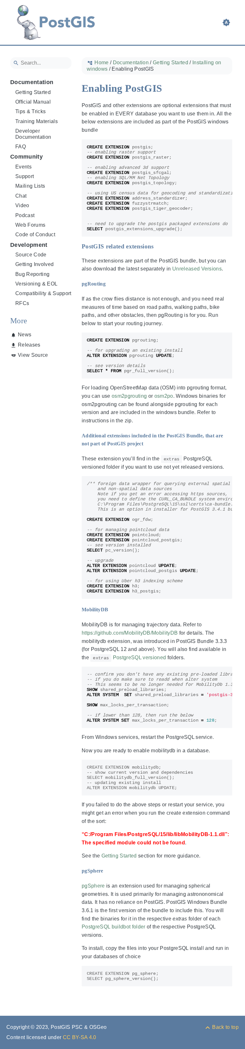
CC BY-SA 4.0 (79, 1037)
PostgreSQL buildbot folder (113, 926)
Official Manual (33, 102)
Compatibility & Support (43, 293)
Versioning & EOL (36, 283)
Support (24, 176)
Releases (29, 345)
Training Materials (36, 121)
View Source (33, 355)
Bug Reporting (32, 274)
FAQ (20, 146)
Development (29, 245)
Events (23, 166)
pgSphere (93, 886)
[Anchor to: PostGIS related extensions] (160, 246)
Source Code (31, 254)
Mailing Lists (30, 186)
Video (22, 205)
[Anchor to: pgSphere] (109, 871)
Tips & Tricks (30, 111)
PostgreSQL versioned (139, 657)
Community (26, 156)
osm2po (163, 396)
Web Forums (30, 225)
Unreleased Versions (197, 268)
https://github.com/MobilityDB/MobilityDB (130, 633)
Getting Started (33, 92)
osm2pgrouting (129, 396)
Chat (20, 196)
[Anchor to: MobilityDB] (114, 610)
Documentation (31, 82)
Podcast (24, 215)
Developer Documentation (33, 133)
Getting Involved (34, 264)
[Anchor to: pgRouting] (111, 283)
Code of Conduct (35, 234)
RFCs (22, 303)
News (24, 334)
